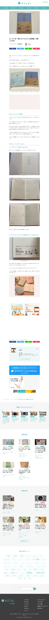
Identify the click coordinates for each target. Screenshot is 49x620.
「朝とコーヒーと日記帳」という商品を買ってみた (21, 55)
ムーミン (37, 456)
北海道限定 (13, 569)
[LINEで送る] (28, 48)
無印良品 (21, 479)
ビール (15, 566)
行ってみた (5, 8)
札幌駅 (20, 578)
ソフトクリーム (30, 563)
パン (44, 563)
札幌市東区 (28, 575)
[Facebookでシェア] (12, 48)
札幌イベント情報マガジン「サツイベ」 (16, 613)
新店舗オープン (14, 573)
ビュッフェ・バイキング (7, 566)
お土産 (5, 532)
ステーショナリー (12, 339)
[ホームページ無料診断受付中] (17, 310)
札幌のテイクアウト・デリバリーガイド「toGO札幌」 (31, 613)
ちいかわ (9, 532)
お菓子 (22, 556)
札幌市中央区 (40, 573)
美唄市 (5, 512)
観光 (4, 535)
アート (37, 455)
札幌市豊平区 (38, 532)
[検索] (34, 589)
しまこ (29, 43)
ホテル (21, 566)
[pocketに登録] (36, 48)
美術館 (9, 512)
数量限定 (35, 569)
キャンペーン (21, 559)
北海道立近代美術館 (39, 457)
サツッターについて (41, 599)
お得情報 (15, 556)
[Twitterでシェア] (20, 48)
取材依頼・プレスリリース (42, 606)
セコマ (23, 563)
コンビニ (21, 532)
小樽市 (9, 534)
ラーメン (43, 566)
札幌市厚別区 (21, 575)
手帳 (22, 339)
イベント (41, 455)
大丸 (19, 569)
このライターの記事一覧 (24, 359)
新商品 (26, 535)
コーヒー (26, 532)
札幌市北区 (7, 575)
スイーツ (5, 534)
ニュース (44, 8)
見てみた (29, 8)
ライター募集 (39, 604)
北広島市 (6, 569)
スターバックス (22, 534)
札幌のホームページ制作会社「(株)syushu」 (25, 617)
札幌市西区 (41, 575)
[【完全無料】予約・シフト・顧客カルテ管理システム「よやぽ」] (32, 310)
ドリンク (21, 535)
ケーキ (44, 559)
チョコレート (37, 563)
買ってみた (36, 8)
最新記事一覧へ (24, 541)
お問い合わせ (39, 608)
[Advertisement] (24, 102)
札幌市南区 (14, 575)
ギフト (27, 559)
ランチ (38, 566)
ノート (19, 339)
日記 (26, 339)
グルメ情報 (35, 559)
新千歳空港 (42, 569)
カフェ (37, 531)
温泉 (25, 578)
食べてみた (13, 8)
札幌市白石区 (35, 575)
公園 (8, 511)
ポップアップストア (30, 566)
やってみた (21, 8)
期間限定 (21, 536)
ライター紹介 (39, 601)
